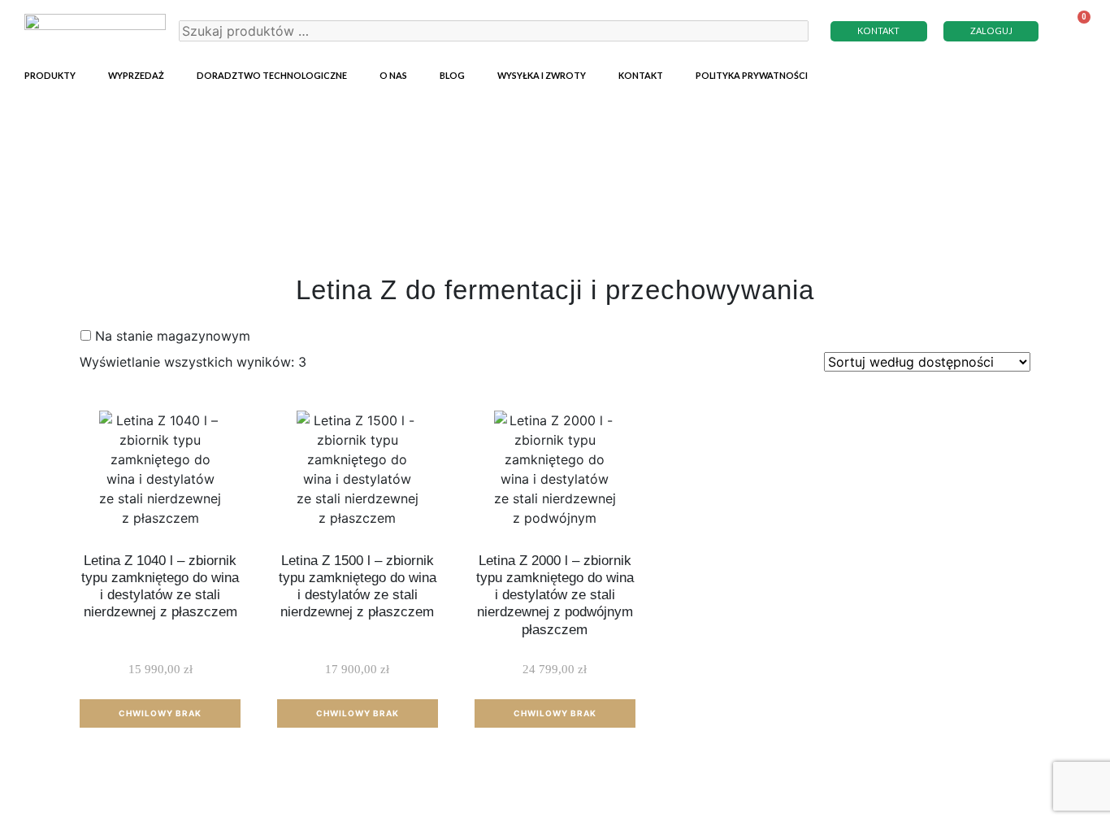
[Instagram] (1045, 73)
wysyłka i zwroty (541, 75)
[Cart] (1074, 30)
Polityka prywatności (752, 75)
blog (452, 75)
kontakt (640, 75)
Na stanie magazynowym (172, 336)
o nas (393, 75)
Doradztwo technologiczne (272, 75)
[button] (879, 31)
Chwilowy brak (160, 713)
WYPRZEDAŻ (136, 75)
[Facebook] (1073, 73)
